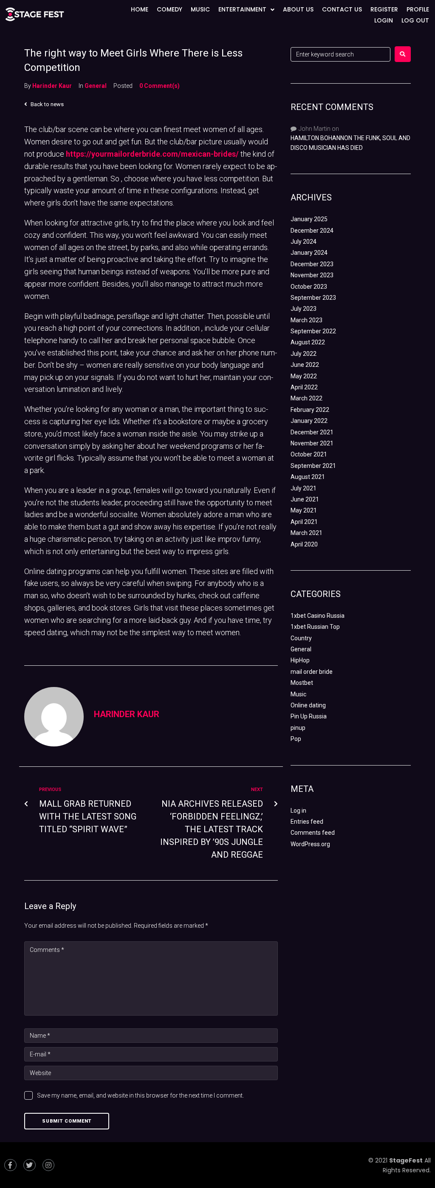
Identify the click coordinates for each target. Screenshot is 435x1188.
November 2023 (312, 275)
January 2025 (309, 219)
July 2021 (303, 488)
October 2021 (309, 454)
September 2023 (313, 297)
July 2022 (303, 353)
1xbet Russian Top (315, 626)
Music (298, 694)
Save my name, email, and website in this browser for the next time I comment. (140, 1095)
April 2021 (304, 521)
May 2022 (304, 376)
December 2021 (312, 432)
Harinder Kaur (52, 85)
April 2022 (304, 387)
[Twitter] (29, 1165)
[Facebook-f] (10, 1165)
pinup (298, 727)
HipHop (300, 660)
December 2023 (312, 264)
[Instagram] (48, 1165)
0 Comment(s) (159, 85)
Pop (296, 738)
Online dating (308, 705)
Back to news (46, 104)
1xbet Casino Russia (318, 615)
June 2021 (305, 499)
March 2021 (306, 532)
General (96, 85)
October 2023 (309, 286)
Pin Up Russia (309, 716)
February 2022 (310, 409)
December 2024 (312, 230)
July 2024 (303, 241)
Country (301, 638)
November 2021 (312, 443)
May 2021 (304, 510)
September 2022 (313, 331)
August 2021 (308, 476)
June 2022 (305, 364)
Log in (298, 810)
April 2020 (304, 544)
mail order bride (312, 671)
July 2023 (303, 308)
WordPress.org (310, 844)
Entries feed (307, 821)
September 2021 (313, 465)
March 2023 (306, 320)
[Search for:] (340, 54)
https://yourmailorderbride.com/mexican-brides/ (152, 153)
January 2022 (309, 420)
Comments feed (313, 832)
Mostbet (302, 682)
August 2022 (308, 342)
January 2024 (309, 252)
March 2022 (306, 398)
